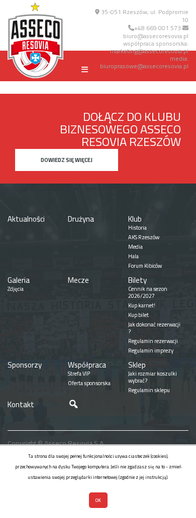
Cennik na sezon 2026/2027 (147, 292)
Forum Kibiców (145, 265)
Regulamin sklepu (149, 390)
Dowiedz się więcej (66, 160)
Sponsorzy (25, 365)
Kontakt (21, 404)
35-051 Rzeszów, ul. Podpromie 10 (144, 16)
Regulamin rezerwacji (153, 340)
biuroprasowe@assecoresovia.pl (144, 66)
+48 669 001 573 (157, 28)
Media (135, 246)
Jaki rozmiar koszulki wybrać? (152, 377)
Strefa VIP (79, 373)
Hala (133, 256)
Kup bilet (138, 314)
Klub (135, 219)
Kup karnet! (141, 305)
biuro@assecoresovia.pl (155, 36)
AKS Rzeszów (143, 237)
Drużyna (81, 219)
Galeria (19, 280)
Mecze (78, 280)
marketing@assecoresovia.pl (149, 51)
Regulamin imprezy (150, 350)
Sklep (137, 365)
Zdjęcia (16, 288)
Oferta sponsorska (89, 383)
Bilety (137, 280)
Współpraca (87, 365)
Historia (137, 227)
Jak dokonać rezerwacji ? (154, 328)
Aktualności (26, 219)
